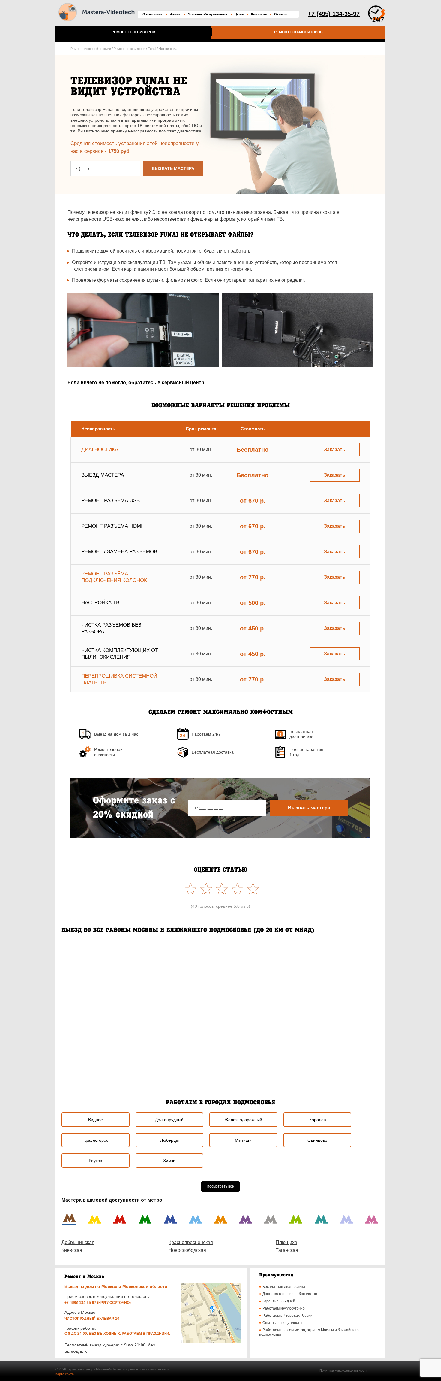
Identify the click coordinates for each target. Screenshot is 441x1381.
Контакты (259, 14)
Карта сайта (65, 1374)
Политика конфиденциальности (344, 1370)
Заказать (334, 449)
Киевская (72, 1250)
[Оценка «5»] (189, 888)
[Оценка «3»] (220, 888)
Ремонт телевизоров (133, 32)
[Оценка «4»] (205, 888)
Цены (239, 14)
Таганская (287, 1250)
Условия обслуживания (207, 14)
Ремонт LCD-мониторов (298, 32)
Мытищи (243, 1140)
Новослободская (187, 1250)
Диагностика (99, 449)
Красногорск (95, 1140)
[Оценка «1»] (251, 888)
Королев (317, 1119)
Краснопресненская (191, 1242)
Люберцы (169, 1140)
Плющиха (286, 1242)
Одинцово (317, 1140)
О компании (152, 14)
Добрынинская (78, 1242)
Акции (175, 14)
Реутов (95, 1160)
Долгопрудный (169, 1119)
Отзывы (280, 14)
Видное (95, 1119)
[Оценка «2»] (236, 888)
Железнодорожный (243, 1119)
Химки (169, 1160)
